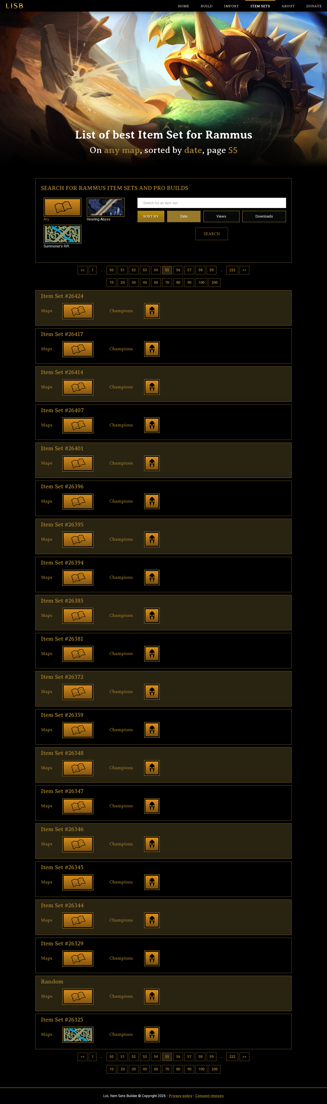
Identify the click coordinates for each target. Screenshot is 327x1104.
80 (178, 282)
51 (123, 270)
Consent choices (209, 1096)
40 (145, 282)
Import (231, 6)
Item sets (260, 6)
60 (156, 282)
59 (212, 270)
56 (178, 270)
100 (201, 282)
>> (244, 270)
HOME (183, 6)
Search (212, 234)
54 (156, 270)
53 (145, 270)
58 (200, 270)
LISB (14, 5)
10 (111, 282)
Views (221, 216)
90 (189, 282)
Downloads (264, 216)
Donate (314, 6)
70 (167, 282)
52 (134, 270)
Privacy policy (180, 1096)
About (288, 6)
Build (206, 6)
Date (184, 216)
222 (232, 270)
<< (83, 270)
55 (167, 270)
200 (215, 282)
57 (189, 270)
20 (123, 282)
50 (111, 270)
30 (134, 282)
